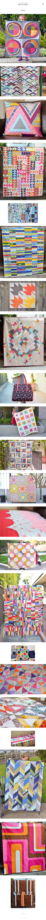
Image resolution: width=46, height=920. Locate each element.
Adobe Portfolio (25, 917)
